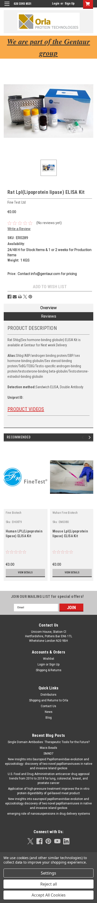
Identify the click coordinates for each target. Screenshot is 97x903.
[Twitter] (25, 297)
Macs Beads (48, 748)
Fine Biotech (14, 513)
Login (55, 3)
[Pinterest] (30, 297)
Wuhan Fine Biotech (65, 513)
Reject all (48, 884)
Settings (48, 873)
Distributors (48, 694)
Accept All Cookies (49, 895)
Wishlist (48, 658)
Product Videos (25, 409)
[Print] (20, 297)
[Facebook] (9, 297)
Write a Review (19, 229)
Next (90, 437)
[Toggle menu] (7, 7)
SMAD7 (48, 753)
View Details (25, 572)
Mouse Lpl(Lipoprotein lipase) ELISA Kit (70, 533)
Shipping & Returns (48, 670)
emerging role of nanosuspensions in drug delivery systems (48, 813)
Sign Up (70, 3)
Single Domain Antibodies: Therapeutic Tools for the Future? (49, 742)
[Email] (15, 297)
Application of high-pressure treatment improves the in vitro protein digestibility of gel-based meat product (48, 791)
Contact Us (48, 706)
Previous (83, 437)
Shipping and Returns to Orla (48, 700)
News (48, 712)
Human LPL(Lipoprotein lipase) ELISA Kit (24, 533)
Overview (48, 307)
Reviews (48, 316)
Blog (49, 717)
